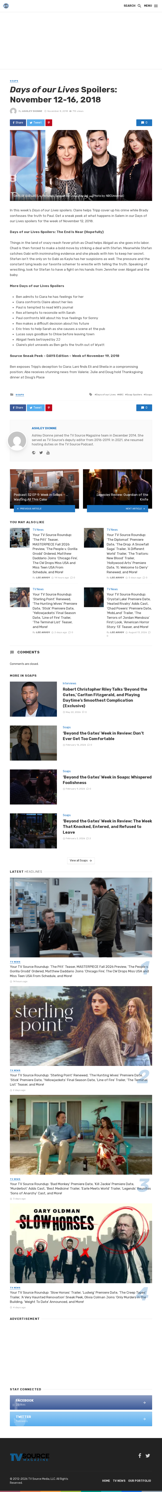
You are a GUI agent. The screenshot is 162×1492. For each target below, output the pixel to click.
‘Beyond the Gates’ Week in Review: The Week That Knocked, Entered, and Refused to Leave (107, 826)
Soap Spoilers (134, 394)
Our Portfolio (139, 1481)
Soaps (14, 81)
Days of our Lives (106, 394)
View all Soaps (79, 860)
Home (106, 1481)
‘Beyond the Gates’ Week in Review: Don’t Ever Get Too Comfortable (103, 736)
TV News (38, 529)
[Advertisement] (81, 41)
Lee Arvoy (43, 577)
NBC (121, 394)
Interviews (69, 683)
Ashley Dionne (32, 111)
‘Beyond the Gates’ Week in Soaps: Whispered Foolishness (107, 780)
